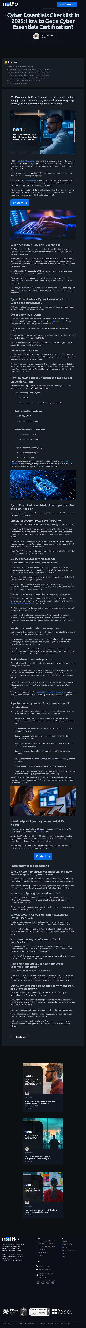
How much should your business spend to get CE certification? (29, 72)
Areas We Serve (43, 1252)
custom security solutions (20, 603)
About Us (66, 1241)
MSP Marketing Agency (51, 1323)
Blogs (65, 1253)
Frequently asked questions (18, 83)
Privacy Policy (6, 1323)
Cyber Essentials (30, 180)
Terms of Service (18, 1323)
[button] (81, 4)
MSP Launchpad (65, 1323)
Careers (65, 1247)
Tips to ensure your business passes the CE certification (27, 78)
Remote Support (68, 1250)
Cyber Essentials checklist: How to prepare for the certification (29, 75)
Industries (41, 1255)
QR (64, 1256)
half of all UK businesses (25, 161)
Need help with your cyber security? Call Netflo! (24, 80)
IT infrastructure (57, 321)
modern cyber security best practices (51, 692)
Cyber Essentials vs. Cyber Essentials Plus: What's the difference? (30, 69)
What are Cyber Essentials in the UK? (21, 67)
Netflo (39, 831)
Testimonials (67, 1244)
